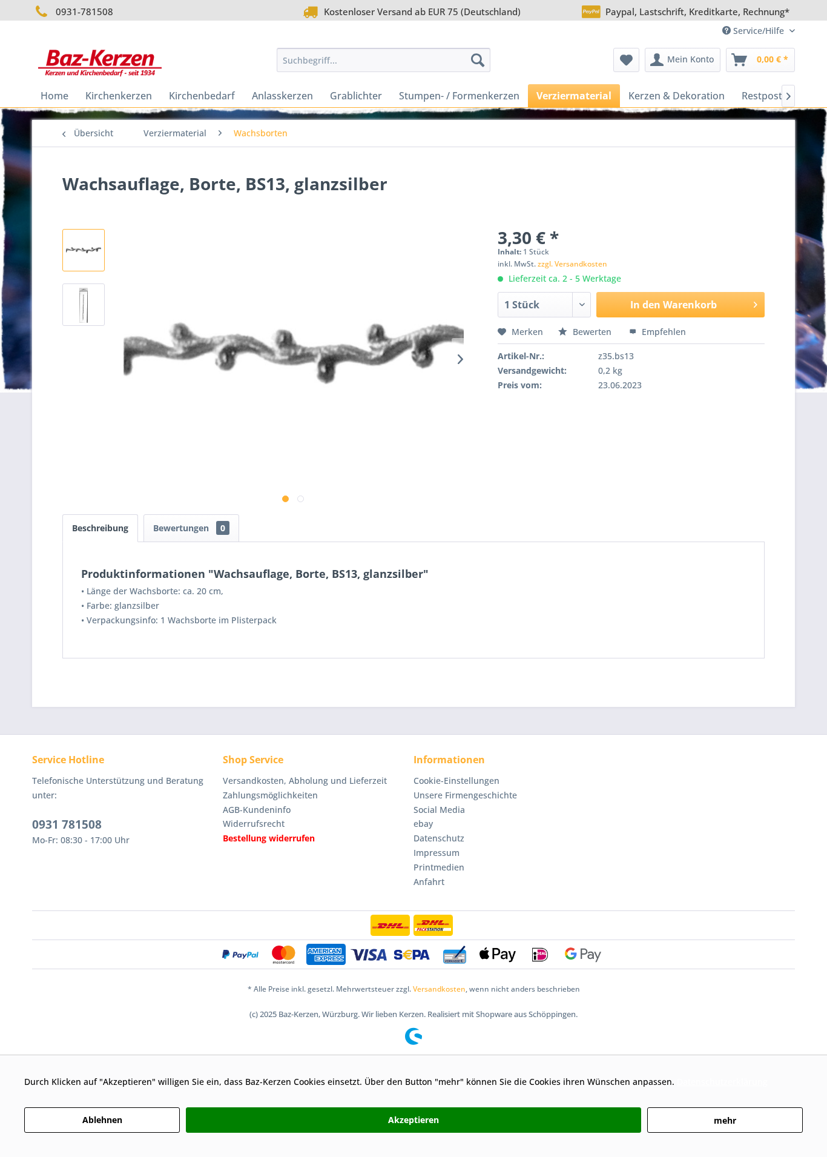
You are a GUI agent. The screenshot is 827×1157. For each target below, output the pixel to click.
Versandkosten (439, 989)
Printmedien (439, 867)
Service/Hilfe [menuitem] (758, 30)
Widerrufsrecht (254, 823)
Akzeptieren (413, 1120)
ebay (423, 823)
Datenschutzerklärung (722, 1081)
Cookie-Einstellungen (456, 780)
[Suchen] (477, 60)
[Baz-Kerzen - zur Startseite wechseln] (100, 63)
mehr (725, 1120)
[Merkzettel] (626, 60)
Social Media (439, 809)
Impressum (437, 852)
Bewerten (592, 331)
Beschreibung (100, 528)
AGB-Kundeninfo (257, 809)
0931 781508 (67, 824)
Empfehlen (662, 331)
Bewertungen (189, 528)
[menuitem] (383, 60)
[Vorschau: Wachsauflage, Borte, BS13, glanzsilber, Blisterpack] (83, 304)
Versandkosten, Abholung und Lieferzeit (305, 780)
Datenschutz (439, 838)
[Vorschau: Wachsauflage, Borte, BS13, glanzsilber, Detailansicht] (83, 250)
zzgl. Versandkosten (572, 264)
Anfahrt (429, 881)
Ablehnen (102, 1120)
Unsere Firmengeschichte (465, 795)
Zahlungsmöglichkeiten (270, 795)
